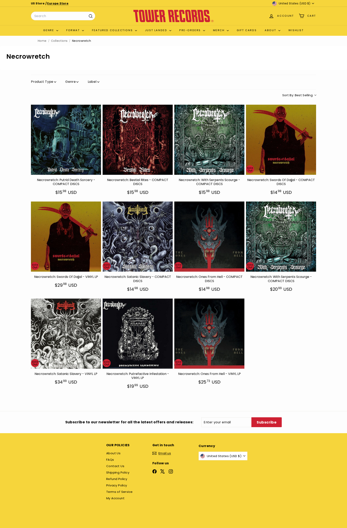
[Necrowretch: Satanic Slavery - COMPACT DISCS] (138, 237)
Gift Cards (247, 30)
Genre (49, 30)
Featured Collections (113, 30)
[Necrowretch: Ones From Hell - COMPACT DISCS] (209, 237)
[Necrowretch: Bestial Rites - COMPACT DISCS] (138, 140)
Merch (219, 30)
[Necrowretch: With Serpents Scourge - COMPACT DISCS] (209, 140)
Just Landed (156, 30)
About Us (113, 453)
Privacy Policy (116, 485)
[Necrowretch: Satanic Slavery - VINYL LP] (66, 334)
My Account (115, 498)
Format (73, 30)
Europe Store (57, 3)
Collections (59, 41)
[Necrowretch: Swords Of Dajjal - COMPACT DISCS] (281, 140)
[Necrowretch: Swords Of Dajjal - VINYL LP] (66, 237)
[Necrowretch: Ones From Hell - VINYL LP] (209, 334)
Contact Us (115, 466)
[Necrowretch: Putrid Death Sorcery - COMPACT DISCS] (66, 140)
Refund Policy (116, 479)
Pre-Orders (190, 30)
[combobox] (63, 16)
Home (42, 41)
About (271, 30)
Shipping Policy (117, 472)
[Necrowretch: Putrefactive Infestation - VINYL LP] (138, 334)
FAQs (110, 459)
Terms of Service (119, 492)
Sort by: (297, 95)
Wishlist (296, 30)
